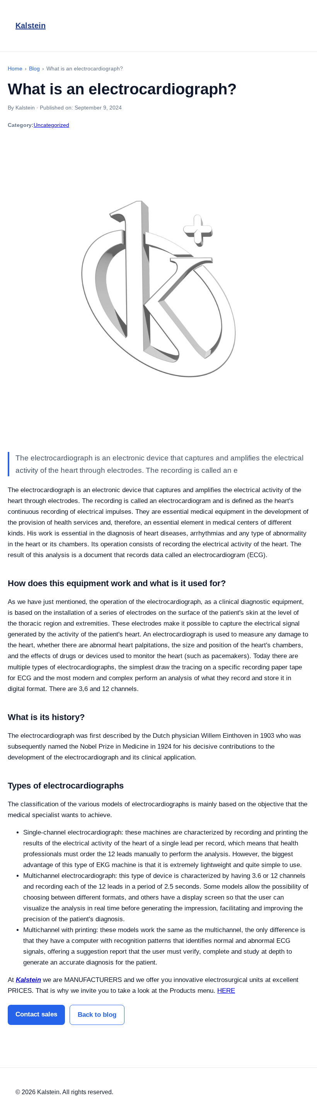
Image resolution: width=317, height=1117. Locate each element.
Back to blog (97, 1014)
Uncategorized (51, 125)
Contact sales (36, 1014)
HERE (226, 990)
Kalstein (30, 25)
